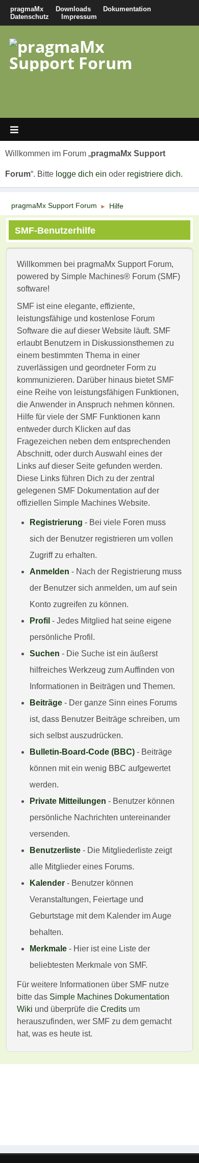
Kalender (47, 883)
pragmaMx (26, 9)
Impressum (79, 16)
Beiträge (46, 702)
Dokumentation (127, 9)
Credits (114, 1009)
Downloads (73, 9)
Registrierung (56, 522)
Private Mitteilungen (68, 801)
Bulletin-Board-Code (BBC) (82, 751)
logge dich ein (81, 174)
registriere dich (154, 174)
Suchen (45, 653)
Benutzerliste (55, 850)
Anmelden (49, 571)
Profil (40, 620)
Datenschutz (29, 16)
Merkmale (48, 948)
